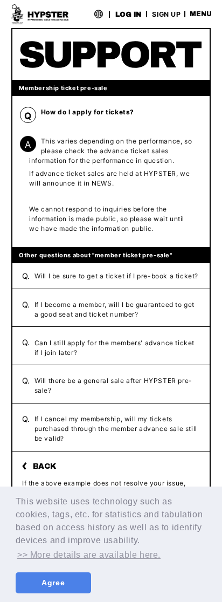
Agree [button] (53, 582)
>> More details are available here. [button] (89, 554)
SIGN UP (166, 14)
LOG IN (128, 14)
